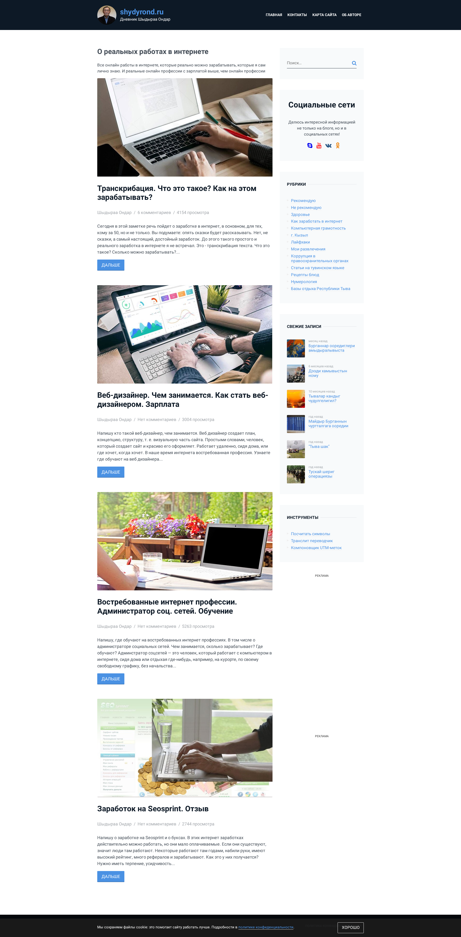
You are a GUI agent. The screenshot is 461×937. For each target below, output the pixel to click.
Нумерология (304, 281)
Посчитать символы (310, 534)
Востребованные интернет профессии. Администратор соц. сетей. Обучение (167, 607)
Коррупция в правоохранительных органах (319, 258)
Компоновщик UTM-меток (316, 548)
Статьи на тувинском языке (317, 268)
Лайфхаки (300, 242)
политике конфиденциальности (265, 927)
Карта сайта (324, 15)
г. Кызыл (299, 235)
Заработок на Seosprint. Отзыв (153, 808)
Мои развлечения (308, 249)
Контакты (297, 15)
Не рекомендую (306, 207)
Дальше (111, 264)
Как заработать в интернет (316, 221)
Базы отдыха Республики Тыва (320, 288)
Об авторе (351, 15)
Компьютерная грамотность (318, 228)
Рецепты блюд (305, 275)
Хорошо (351, 927)
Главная (274, 15)
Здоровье (300, 214)
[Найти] (354, 63)
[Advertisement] (322, 651)
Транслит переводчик (312, 541)
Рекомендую (303, 200)
